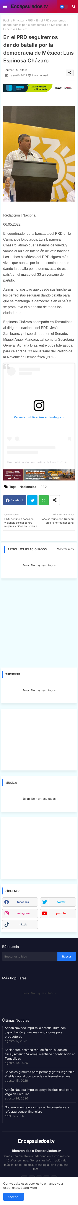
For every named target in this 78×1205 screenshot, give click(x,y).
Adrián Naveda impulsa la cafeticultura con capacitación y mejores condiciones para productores (35, 1032)
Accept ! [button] (14, 1197)
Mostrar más (65, 549)
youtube (61, 913)
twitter (61, 902)
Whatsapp (44, 500)
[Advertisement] (39, 623)
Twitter (32, 500)
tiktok (23, 924)
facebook (23, 902)
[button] (73, 6)
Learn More (29, 1187)
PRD (30, 20)
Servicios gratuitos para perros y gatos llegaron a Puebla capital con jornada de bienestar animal (40, 1074)
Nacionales (28, 487)
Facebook (17, 500)
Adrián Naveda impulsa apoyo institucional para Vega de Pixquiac (38, 1092)
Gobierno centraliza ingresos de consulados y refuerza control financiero (37, 1109)
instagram (23, 913)
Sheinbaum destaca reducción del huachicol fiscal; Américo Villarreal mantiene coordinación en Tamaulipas (40, 1054)
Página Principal (13, 20)
